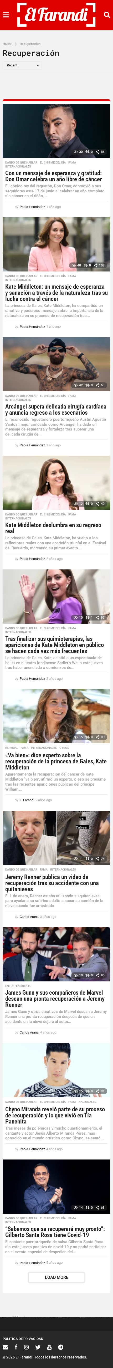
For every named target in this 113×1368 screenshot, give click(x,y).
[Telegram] (60, 1347)
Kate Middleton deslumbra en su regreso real (53, 528)
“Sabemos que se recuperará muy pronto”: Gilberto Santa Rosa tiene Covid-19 (55, 1232)
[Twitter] (37, 1347)
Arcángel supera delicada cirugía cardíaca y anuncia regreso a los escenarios (55, 409)
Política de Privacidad (23, 1339)
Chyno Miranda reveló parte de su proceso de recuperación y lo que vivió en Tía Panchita (55, 1115)
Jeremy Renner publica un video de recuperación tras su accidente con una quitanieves (52, 883)
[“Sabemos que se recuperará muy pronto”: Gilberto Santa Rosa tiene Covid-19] (56, 1186)
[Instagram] (26, 1347)
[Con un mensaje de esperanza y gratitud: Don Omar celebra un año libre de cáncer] (56, 131)
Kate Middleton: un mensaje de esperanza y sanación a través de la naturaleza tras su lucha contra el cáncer (56, 292)
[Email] (5, 1347)
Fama (72, 162)
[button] (6, 15)
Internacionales (18, 166)
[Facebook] (16, 1347)
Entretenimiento (18, 986)
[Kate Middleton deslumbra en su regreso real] (56, 483)
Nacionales (87, 1102)
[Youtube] (49, 1347)
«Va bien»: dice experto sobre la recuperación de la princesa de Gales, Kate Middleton (56, 761)
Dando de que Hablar (21, 162)
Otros (64, 748)
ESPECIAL (11, 748)
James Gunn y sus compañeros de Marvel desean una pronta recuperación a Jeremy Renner (55, 998)
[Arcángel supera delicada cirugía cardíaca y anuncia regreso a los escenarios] (56, 364)
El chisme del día (53, 162)
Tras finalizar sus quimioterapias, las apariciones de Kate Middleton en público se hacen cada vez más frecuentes (54, 645)
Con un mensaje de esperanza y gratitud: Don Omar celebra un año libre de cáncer (53, 176)
